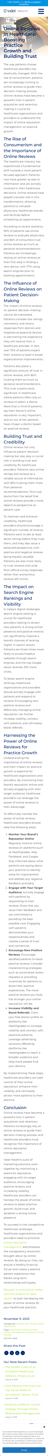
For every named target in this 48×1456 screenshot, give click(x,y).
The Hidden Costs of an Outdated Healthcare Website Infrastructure (20, 1371)
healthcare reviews (20, 1329)
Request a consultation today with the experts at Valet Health (23, 1294)
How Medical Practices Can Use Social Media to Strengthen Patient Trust (23, 1390)
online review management (21, 1330)
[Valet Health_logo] (15, 10)
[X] (12, 1353)
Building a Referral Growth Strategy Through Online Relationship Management (22, 1409)
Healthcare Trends (26, 1323)
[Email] (22, 1353)
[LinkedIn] (17, 1353)
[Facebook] (6, 1353)
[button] (44, 1427)
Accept (24, 1450)
